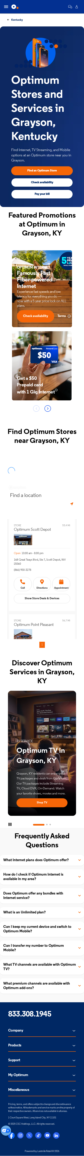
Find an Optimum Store (42, 170)
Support (14, 1060)
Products (14, 1045)
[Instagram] (20, 1135)
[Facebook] (11, 1135)
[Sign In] (76, 6)
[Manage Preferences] (6, 1130)
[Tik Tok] (38, 1135)
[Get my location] (72, 504)
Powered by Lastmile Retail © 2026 (42, 1151)
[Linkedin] (56, 1135)
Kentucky (17, 20)
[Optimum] (15, 6)
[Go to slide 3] (50, 825)
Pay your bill (42, 194)
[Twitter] (29, 1135)
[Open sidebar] (6, 6)
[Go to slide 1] (34, 825)
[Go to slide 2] (42, 825)
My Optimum (18, 1075)
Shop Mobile (42, 802)
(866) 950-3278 (22, 570)
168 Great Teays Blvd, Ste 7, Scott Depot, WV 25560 (40, 561)
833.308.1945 (29, 1015)
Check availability (42, 182)
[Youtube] (47, 1135)
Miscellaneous (18, 1090)
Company (15, 1031)
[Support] (70, 6)
